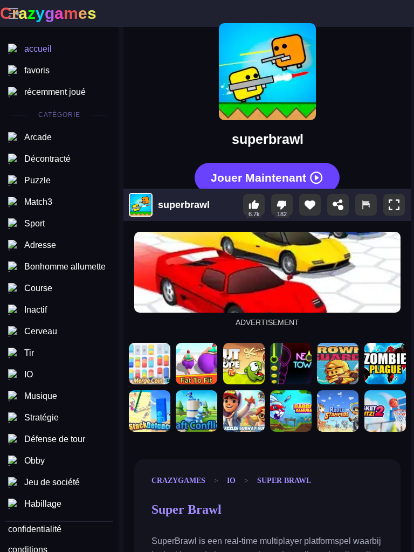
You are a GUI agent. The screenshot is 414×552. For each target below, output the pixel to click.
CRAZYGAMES (178, 480)
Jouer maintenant (258, 177)
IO (231, 480)
